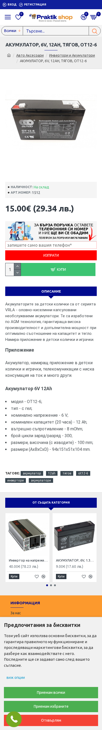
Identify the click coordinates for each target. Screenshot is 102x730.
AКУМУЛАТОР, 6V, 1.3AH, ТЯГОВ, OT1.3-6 (75, 560)
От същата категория (51, 502)
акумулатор (32, 473)
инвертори (15, 480)
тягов (67, 473)
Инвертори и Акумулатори (72, 55)
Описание (51, 291)
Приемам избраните (51, 706)
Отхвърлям (51, 720)
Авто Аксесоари (30, 55)
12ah (51, 473)
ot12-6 (83, 473)
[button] (47, 585)
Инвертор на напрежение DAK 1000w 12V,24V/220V (28, 560)
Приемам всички (51, 692)
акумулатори (41, 480)
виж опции (16, 677)
